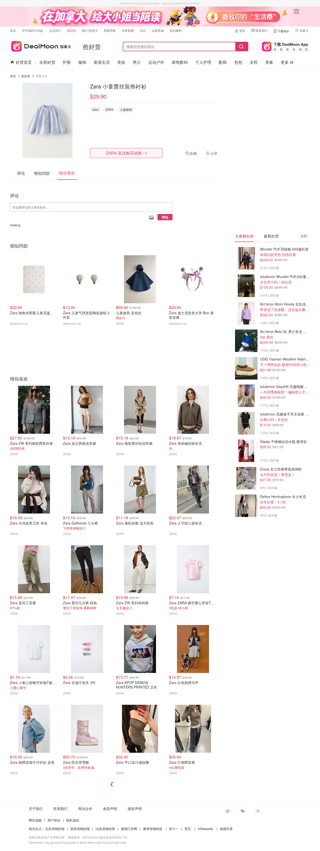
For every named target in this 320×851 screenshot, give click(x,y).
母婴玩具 (42, 76)
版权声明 (135, 808)
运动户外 (156, 62)
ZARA (109, 109)
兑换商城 (158, 30)
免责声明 (110, 808)
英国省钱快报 (80, 828)
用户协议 (54, 820)
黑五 (187, 828)
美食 (269, 62)
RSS (257, 811)
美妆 (121, 62)
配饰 (223, 62)
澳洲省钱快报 (152, 828)
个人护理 (203, 62)
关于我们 (36, 808)
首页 (13, 30)
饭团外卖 (226, 828)
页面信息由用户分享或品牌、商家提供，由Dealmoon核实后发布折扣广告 (78, 837)
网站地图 (35, 820)
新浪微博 (227, 811)
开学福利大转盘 (32, 30)
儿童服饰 (126, 109)
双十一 (174, 828)
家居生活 (102, 62)
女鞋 (254, 62)
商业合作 (85, 808)
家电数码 (180, 62)
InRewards (205, 828)
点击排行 (55, 30)
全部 (304, 236)
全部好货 (47, 62)
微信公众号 (242, 811)
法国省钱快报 (105, 828)
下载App (283, 31)
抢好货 (71, 30)
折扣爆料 (176, 30)
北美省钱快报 (54, 828)
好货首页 (24, 62)
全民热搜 (128, 30)
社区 (143, 30)
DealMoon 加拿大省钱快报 (40, 45)
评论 (165, 217)
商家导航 (110, 30)
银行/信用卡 (90, 30)
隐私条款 (72, 820)
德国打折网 (129, 828)
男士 (137, 62)
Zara (95, 109)
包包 (238, 62)
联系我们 (262, 30)
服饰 (82, 62)
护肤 (67, 62)
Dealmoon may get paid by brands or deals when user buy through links (77, 842)
